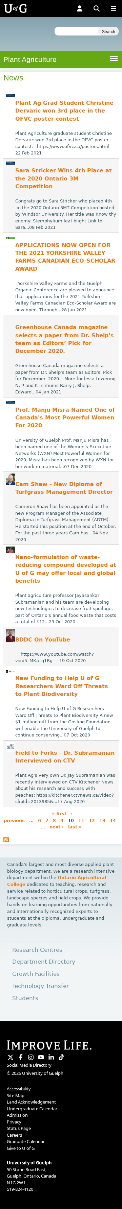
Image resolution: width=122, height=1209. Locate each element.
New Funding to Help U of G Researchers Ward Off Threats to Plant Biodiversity (61, 686)
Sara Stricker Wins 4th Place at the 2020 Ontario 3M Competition (63, 179)
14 (113, 820)
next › (56, 826)
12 (92, 820)
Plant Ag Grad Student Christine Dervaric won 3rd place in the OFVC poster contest (64, 111)
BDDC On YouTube (42, 640)
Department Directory (43, 962)
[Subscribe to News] (6, 840)
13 (102, 820)
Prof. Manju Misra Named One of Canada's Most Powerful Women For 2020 (65, 418)
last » (75, 826)
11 (81, 820)
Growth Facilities (36, 974)
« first (59, 813)
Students (25, 998)
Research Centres (37, 950)
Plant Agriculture (30, 59)
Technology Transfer (40, 986)
